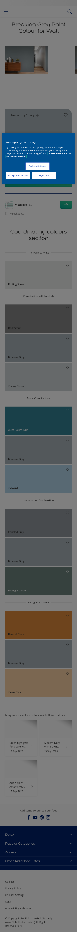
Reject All (44, 175)
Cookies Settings (37, 166)
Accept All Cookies (18, 175)
